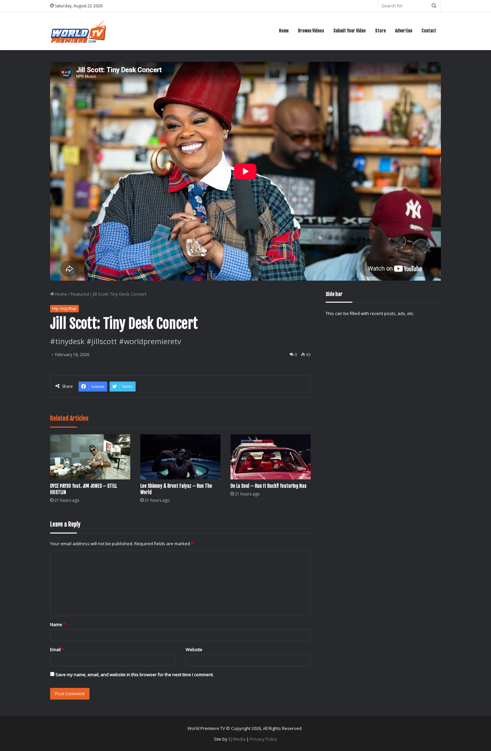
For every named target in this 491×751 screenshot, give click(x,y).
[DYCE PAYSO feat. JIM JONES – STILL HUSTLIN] (90, 456)
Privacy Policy (263, 739)
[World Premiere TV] (78, 30)
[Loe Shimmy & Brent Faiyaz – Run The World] (180, 456)
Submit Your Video (349, 30)
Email (57, 649)
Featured (80, 294)
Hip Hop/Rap (64, 308)
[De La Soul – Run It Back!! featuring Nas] (270, 456)
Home (284, 30)
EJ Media (237, 739)
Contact (429, 30)
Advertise (403, 30)
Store (380, 30)
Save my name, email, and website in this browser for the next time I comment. (134, 674)
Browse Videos (311, 30)
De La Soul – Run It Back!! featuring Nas (268, 486)
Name (57, 624)
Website (194, 649)
